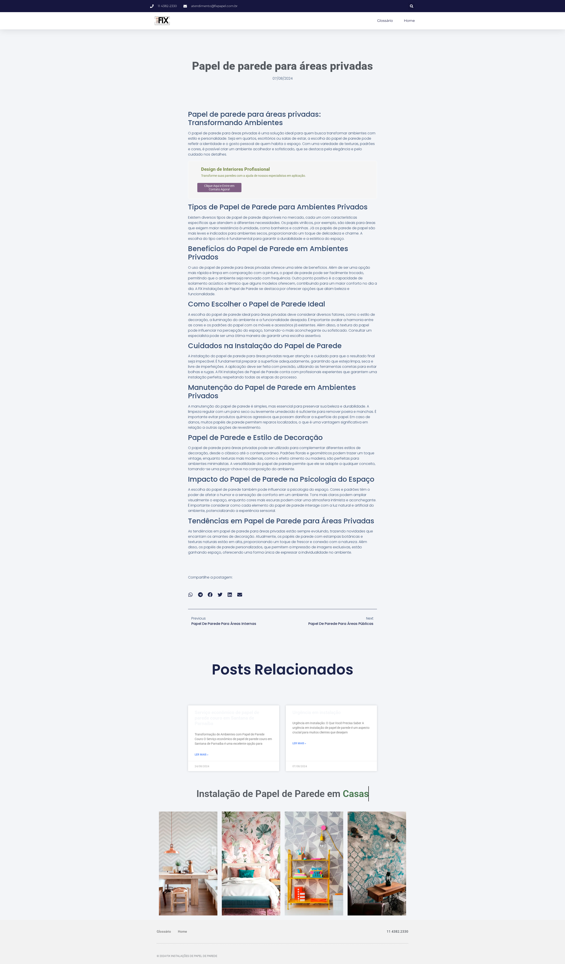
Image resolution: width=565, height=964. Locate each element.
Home (409, 21)
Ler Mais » (201, 754)
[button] (411, 6)
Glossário (385, 21)
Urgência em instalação (316, 712)
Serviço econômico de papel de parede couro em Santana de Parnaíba (227, 718)
